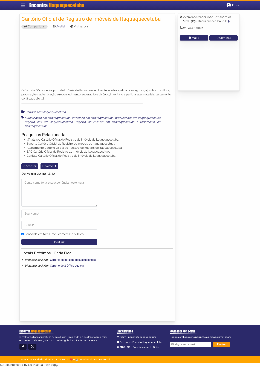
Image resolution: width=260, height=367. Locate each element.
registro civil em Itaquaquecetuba (49, 122)
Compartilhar (36, 26)
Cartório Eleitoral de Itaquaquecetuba (73, 259)
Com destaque (141, 347)
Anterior (31, 166)
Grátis (156, 347)
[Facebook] (23, 347)
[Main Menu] (23, 5)
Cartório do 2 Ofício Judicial (67, 265)
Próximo (48, 166)
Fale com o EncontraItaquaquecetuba (141, 342)
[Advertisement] (97, 60)
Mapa (195, 37)
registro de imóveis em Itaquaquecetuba (105, 122)
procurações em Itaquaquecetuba (138, 118)
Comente (225, 37)
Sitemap (49, 359)
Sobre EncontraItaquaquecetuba (138, 337)
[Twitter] (32, 347)
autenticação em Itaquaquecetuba (47, 118)
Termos (23, 359)
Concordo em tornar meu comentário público (54, 234)
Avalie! (60, 26)
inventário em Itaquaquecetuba (92, 118)
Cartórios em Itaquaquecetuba (45, 112)
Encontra (56, 5)
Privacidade (36, 359)
